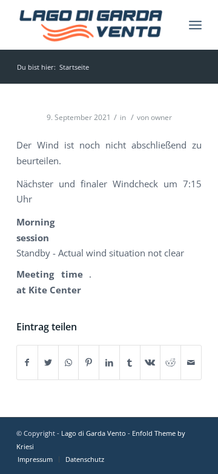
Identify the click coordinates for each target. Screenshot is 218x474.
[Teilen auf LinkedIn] (109, 362)
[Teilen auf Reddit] (170, 362)
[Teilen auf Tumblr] (130, 362)
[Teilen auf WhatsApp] (69, 362)
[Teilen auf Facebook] (27, 362)
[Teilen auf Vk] (150, 362)
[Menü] (195, 24)
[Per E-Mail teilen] (191, 362)
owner (161, 117)
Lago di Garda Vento (93, 433)
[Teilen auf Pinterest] (89, 362)
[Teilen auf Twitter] (48, 362)
